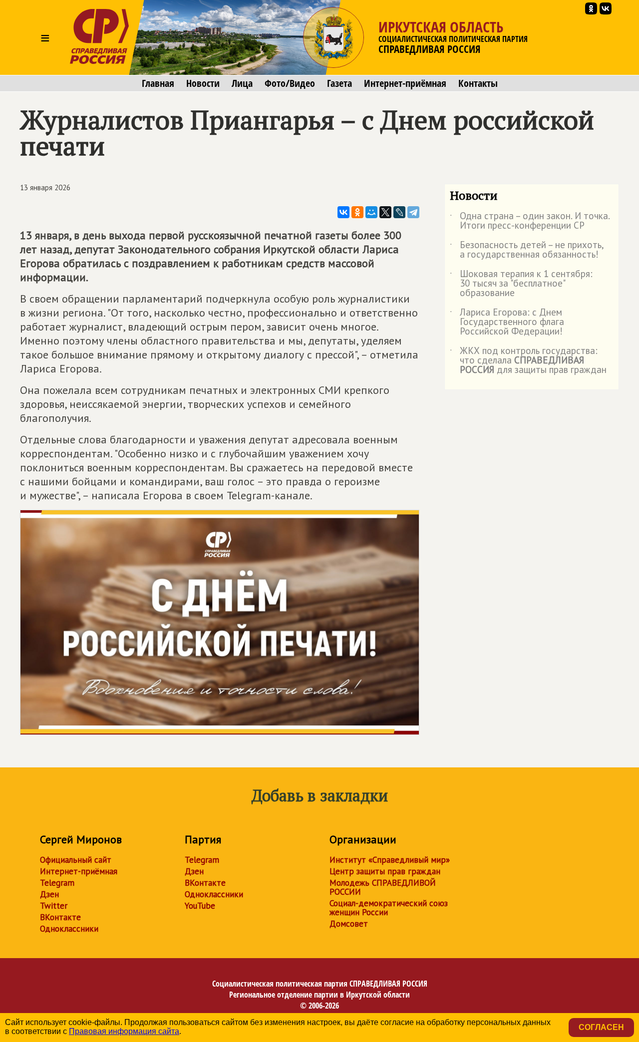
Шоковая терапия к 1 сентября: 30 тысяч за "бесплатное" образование (521, 284)
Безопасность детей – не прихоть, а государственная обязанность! (527, 250)
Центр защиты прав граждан (384, 871)
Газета (339, 83)
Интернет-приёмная (405, 83)
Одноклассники (69, 928)
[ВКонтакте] (343, 212)
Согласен (601, 1027)
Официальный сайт (75, 859)
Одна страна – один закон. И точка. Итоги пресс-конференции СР (530, 221)
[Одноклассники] (357, 212)
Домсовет (348, 923)
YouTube (200, 905)
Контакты (478, 83)
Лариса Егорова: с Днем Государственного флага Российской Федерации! (507, 322)
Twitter (53, 905)
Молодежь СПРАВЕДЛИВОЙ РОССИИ (382, 887)
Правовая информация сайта (124, 1031)
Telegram (57, 882)
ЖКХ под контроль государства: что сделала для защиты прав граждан (528, 360)
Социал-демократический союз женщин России (388, 908)
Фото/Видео (290, 83)
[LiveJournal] (399, 212)
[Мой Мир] (371, 212)
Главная (158, 83)
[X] (385, 212)
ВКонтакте (60, 917)
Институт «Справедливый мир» (389, 859)
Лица (242, 83)
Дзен (49, 894)
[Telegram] (413, 212)
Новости (203, 83)
